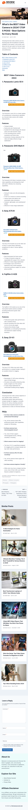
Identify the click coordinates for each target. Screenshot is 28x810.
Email (4, 734)
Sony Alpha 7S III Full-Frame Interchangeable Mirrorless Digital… (12, 230)
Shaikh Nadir (6, 37)
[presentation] (14, 517)
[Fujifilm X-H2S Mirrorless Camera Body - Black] (14, 284)
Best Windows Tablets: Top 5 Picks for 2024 (7, 492)
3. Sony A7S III (6, 63)
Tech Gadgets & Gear (7, 21)
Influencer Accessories (14, 480)
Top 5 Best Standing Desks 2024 (13, 683)
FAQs (3, 70)
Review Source (7, 565)
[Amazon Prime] (14, 169)
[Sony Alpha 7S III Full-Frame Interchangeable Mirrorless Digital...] (14, 221)
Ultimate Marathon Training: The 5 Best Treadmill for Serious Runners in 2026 (14, 561)
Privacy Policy (7, 782)
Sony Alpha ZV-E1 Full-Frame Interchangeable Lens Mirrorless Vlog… (13, 355)
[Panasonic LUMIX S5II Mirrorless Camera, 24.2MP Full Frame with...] (14, 92)
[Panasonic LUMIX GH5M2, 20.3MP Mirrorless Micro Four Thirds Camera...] (14, 157)
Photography (6, 482)
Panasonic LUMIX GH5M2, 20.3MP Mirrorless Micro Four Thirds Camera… (13, 167)
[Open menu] (25, 3)
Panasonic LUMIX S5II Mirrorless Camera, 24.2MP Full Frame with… (14, 101)
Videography (13, 482)
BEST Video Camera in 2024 (9, 57)
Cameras (15, 21)
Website (5, 741)
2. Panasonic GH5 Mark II (8, 61)
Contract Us (7, 780)
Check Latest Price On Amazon (17, 104)
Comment (6, 709)
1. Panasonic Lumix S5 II (8, 59)
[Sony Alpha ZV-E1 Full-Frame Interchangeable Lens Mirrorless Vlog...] (14, 347)
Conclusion (5, 68)
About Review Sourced (10, 778)
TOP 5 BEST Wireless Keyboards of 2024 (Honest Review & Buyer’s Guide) (20, 493)
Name (5, 728)
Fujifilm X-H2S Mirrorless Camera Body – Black (13, 293)
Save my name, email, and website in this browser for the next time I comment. (13, 745)
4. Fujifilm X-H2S (6, 64)
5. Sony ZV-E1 (5, 66)
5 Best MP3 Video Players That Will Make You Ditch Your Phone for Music (13, 623)
